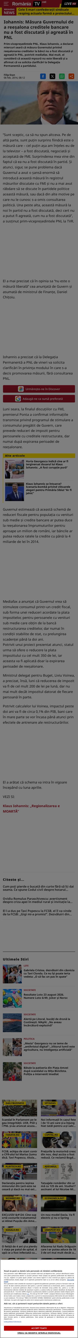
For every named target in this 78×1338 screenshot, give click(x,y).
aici (28, 1294)
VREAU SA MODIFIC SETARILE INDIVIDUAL (39, 1332)
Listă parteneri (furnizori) (12, 1322)
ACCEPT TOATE (38, 1328)
